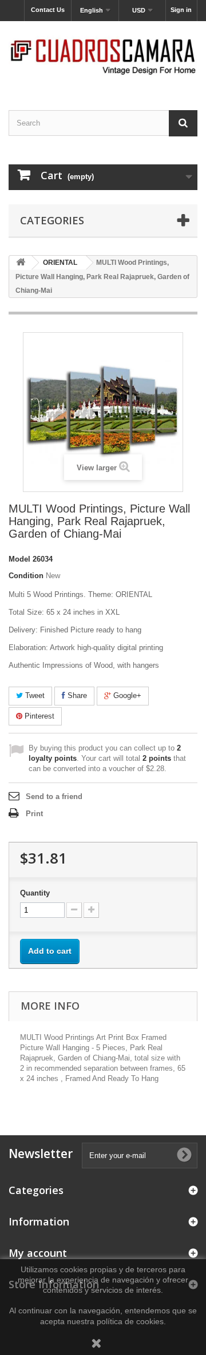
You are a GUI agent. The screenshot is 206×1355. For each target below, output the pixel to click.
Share (76, 695)
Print (34, 813)
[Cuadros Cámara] (103, 56)
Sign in (181, 9)
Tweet (34, 695)
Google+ (126, 695)
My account (38, 1253)
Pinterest (38, 716)
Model (19, 559)
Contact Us (48, 9)
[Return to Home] (20, 263)
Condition (26, 575)
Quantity (35, 893)
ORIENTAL (60, 263)
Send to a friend (54, 796)
